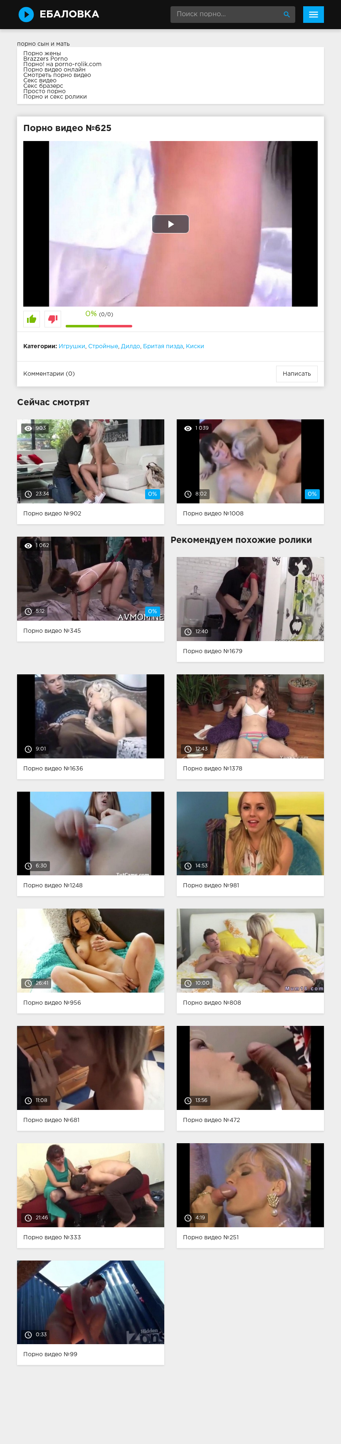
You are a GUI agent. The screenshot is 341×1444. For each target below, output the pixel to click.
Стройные (103, 346)
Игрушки (72, 346)
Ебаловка (69, 14)
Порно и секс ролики (55, 96)
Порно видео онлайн (54, 69)
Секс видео (40, 80)
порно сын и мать (43, 44)
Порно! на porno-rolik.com (62, 64)
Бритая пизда (163, 346)
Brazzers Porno (45, 59)
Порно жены (42, 53)
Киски (195, 346)
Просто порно (44, 91)
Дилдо (130, 346)
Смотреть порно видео (57, 75)
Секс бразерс (43, 86)
